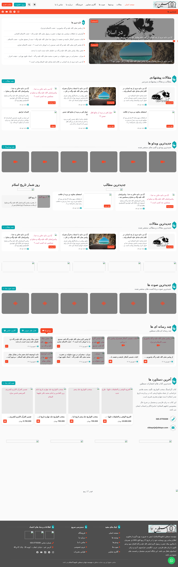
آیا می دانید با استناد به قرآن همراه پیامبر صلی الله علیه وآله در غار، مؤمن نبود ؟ (141, 61)
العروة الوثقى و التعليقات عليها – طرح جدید (119, 417)
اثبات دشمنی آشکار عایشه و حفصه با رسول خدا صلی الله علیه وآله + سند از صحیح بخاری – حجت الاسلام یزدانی (124, 357)
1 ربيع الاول (32, 197)
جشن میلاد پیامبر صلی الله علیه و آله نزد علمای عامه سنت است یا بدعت (24, 340)
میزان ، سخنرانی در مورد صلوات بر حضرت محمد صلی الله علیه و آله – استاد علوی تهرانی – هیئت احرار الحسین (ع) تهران (73, 356)
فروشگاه (79, 5)
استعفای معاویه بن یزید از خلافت (135, 112)
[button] (174, 41)
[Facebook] (3, 12)
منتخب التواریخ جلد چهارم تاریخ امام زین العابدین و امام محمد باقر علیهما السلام (51, 417)
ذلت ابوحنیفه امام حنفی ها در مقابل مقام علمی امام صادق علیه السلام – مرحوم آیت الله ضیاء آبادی (23, 356)
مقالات (119, 5)
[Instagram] (18, 12)
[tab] (46, 330)
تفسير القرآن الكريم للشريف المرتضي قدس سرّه (20, 417)
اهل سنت (170, 126)
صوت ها (102, 5)
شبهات (53, 126)
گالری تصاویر (91, 5)
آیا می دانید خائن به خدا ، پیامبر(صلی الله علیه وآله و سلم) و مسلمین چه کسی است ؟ (16, 91)
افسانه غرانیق (24, 112)
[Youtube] (7, 12)
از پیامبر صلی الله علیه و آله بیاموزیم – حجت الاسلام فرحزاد (159, 357)
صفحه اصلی (129, 5)
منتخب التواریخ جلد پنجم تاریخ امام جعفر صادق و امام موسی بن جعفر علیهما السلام (84, 417)
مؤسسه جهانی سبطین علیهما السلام (80, 562)
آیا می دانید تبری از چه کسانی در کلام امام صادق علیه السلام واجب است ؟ (143, 37)
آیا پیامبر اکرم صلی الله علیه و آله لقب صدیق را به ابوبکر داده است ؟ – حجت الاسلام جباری (73, 340)
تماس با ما (59, 5)
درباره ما (69, 5)
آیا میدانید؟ (94, 21)
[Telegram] (14, 12)
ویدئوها (110, 5)
